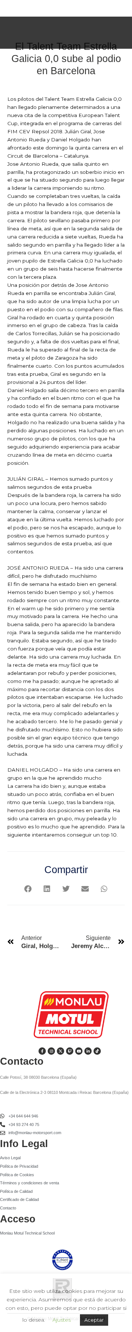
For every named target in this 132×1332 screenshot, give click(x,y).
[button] (28, 889)
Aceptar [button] (94, 1320)
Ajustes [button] (61, 1319)
